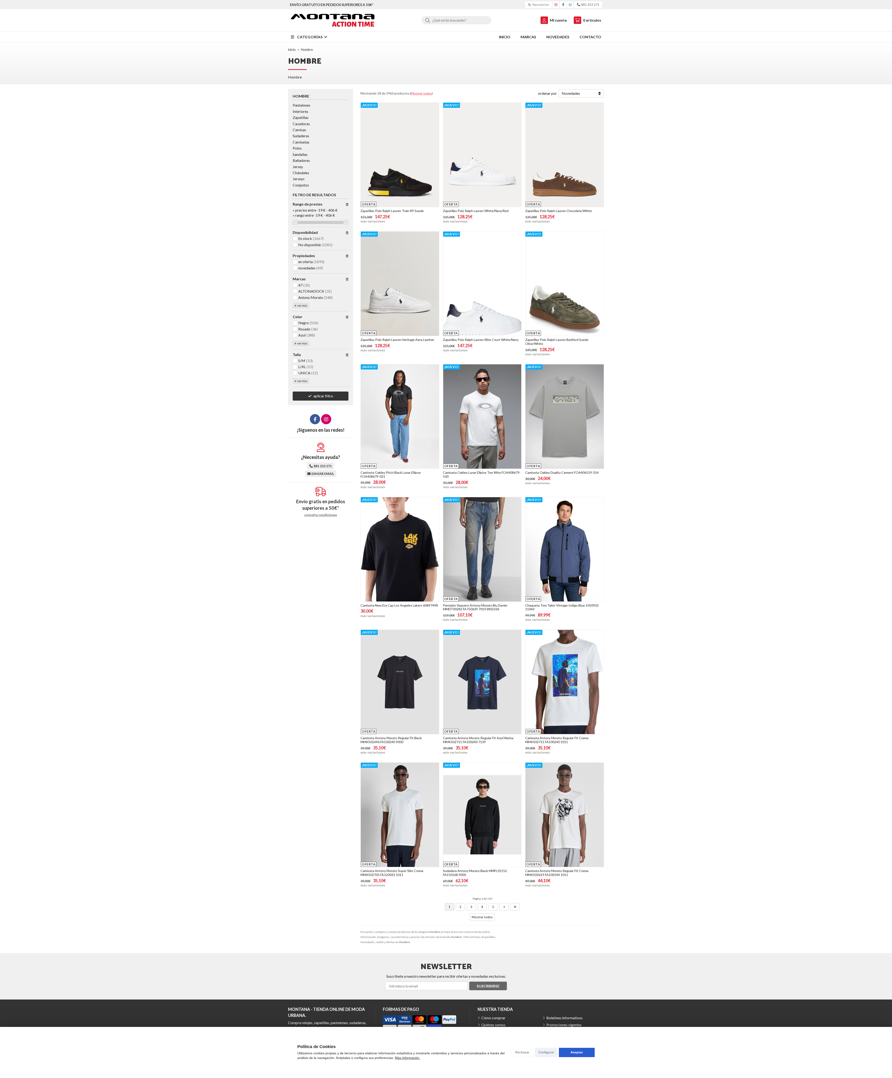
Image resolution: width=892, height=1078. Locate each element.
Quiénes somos (493, 1024)
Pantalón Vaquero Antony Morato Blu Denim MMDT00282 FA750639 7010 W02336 (475, 607)
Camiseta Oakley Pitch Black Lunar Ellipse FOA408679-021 (391, 474)
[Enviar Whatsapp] (570, 5)
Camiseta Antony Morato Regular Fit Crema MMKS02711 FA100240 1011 (556, 740)
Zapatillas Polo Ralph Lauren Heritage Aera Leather (397, 340)
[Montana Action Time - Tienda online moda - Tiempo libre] (332, 20)
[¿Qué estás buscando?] (456, 20)
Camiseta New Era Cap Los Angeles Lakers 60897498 (399, 605)
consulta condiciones (320, 515)
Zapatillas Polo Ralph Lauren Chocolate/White (558, 211)
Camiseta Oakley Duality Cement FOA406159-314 (562, 472)
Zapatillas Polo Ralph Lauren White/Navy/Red (475, 211)
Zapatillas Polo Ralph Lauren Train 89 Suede (392, 211)
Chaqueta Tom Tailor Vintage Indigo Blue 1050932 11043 (562, 607)
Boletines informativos (564, 1018)
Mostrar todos (421, 93)
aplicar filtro (323, 396)
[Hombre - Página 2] (504, 907)
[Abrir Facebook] (563, 5)
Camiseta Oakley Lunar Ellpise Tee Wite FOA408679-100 (482, 474)
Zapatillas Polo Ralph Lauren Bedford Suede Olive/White (556, 342)
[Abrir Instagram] (555, 5)
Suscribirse (488, 986)
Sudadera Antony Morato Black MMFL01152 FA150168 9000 (475, 873)
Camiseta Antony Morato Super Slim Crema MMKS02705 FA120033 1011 (392, 873)
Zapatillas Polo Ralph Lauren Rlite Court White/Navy (480, 340)
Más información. (407, 1058)
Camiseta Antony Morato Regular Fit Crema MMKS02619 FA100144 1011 (556, 873)
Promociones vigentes (564, 1024)
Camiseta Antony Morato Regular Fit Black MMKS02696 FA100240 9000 (391, 740)
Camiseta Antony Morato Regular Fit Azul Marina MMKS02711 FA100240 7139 (478, 740)
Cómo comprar (493, 1018)
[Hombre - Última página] (515, 907)
